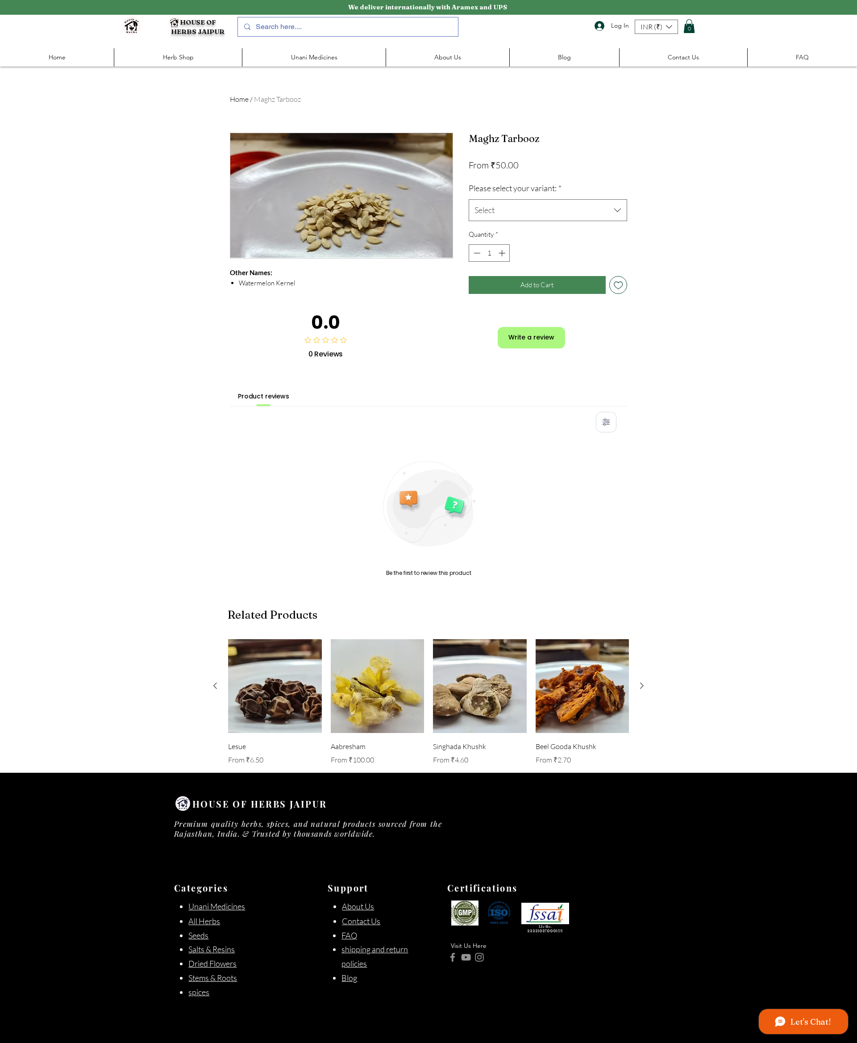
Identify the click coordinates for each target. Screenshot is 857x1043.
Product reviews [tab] (263, 396)
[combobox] (548, 210)
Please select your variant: (515, 188)
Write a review (531, 337)
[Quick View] (275, 686)
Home (239, 99)
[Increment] (503, 253)
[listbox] (656, 27)
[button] (656, 27)
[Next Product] (642, 685)
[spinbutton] (489, 253)
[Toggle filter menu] (606, 422)
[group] (428, 702)
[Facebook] (452, 957)
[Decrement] (476, 253)
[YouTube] (466, 957)
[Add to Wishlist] (618, 285)
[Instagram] (479, 957)
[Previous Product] (215, 685)
